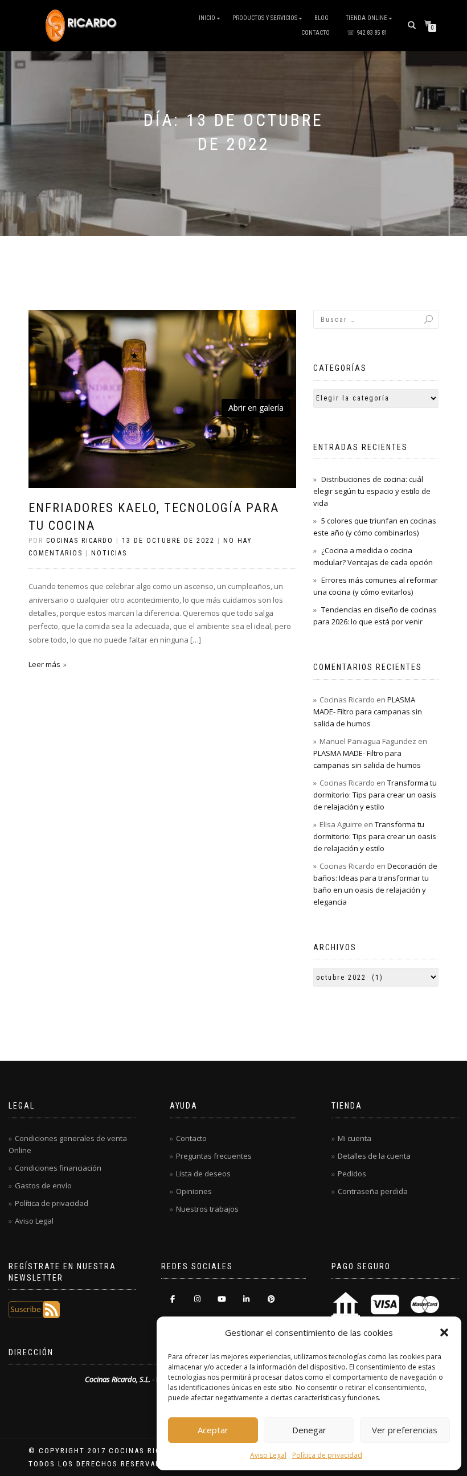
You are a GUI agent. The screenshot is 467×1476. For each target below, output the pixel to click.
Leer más (44, 664)
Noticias (109, 553)
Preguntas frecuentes (214, 1156)
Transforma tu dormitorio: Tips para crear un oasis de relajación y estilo (375, 795)
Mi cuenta (354, 1138)
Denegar (309, 1430)
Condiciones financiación (58, 1168)
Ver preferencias (404, 1430)
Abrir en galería (256, 407)
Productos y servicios (264, 18)
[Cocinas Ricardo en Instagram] (197, 1299)
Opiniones (194, 1191)
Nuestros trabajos (207, 1209)
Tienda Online (366, 18)
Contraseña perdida (373, 1191)
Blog (321, 18)
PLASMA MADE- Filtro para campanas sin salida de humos (367, 711)
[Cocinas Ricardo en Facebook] (172, 1299)
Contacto (315, 32)
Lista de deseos (203, 1173)
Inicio (207, 18)
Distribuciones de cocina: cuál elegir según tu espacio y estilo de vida (372, 491)
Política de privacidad (327, 1455)
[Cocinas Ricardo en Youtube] (222, 1299)
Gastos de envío (43, 1185)
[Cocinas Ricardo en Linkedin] (246, 1299)
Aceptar (213, 1430)
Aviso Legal (268, 1455)
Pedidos (352, 1173)
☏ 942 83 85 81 (367, 32)
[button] (444, 1332)
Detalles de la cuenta (374, 1156)
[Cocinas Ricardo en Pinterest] (271, 1299)
